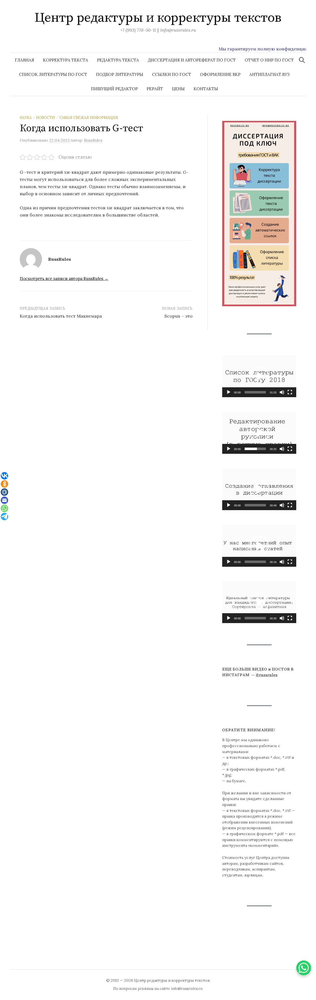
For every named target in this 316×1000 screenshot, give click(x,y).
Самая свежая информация (88, 117)
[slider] (255, 392)
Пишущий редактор (114, 88)
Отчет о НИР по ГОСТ (269, 60)
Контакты (206, 88)
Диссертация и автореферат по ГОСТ (192, 60)
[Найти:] (302, 60)
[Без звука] (281, 392)
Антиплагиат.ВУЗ (269, 74)
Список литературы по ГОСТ (53, 74)
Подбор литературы (119, 74)
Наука (26, 117)
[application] (259, 376)
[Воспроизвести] (228, 392)
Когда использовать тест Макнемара (61, 316)
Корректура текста (65, 60)
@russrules (266, 674)
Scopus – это (178, 316)
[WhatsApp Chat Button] (303, 967)
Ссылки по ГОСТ (171, 74)
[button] (259, 376)
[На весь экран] (289, 392)
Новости (45, 117)
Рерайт (155, 88)
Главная (24, 60)
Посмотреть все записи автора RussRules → (64, 278)
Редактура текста (118, 60)
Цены (178, 88)
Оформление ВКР (220, 74)
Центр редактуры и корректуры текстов (158, 17)
